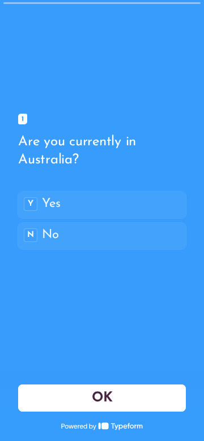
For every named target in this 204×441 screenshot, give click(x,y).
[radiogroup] (102, 220)
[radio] (102, 205)
